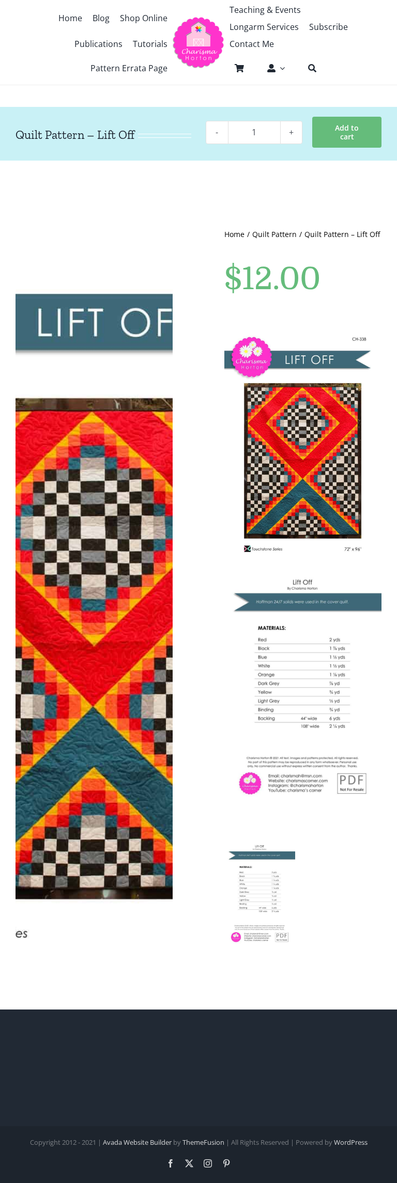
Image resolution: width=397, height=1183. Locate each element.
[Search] (307, 68)
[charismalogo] (198, 20)
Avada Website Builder (137, 1142)
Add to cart (347, 132)
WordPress (351, 1142)
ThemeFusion (203, 1142)
